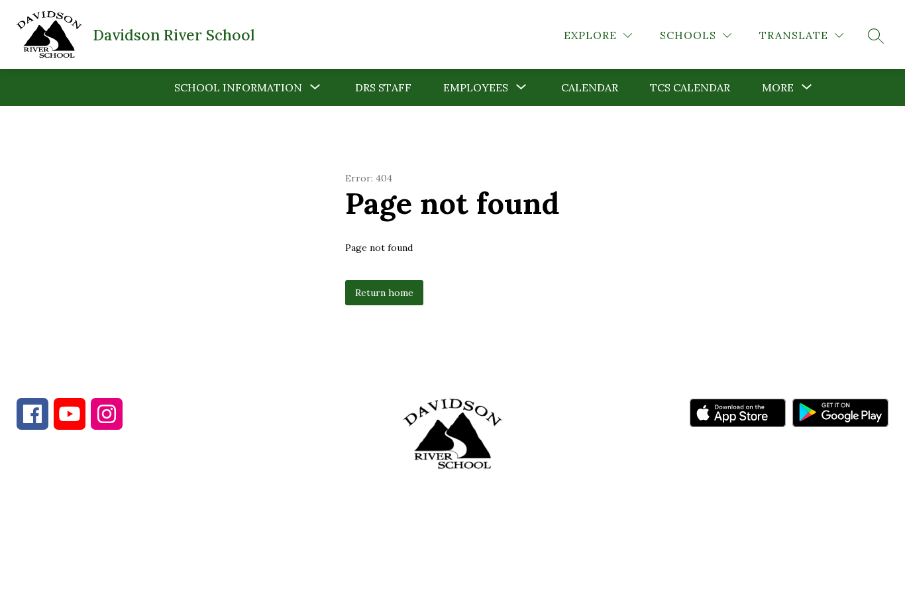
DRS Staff (383, 87)
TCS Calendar (690, 87)
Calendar (589, 87)
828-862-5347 (251, 509)
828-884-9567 (133, 509)
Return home (384, 293)
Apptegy (481, 575)
